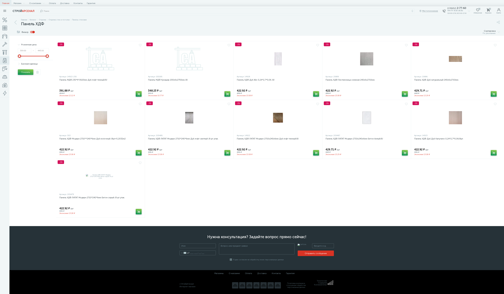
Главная (5, 3)
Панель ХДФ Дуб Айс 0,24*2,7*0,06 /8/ (256, 80)
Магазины (219, 273)
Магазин (17, 3)
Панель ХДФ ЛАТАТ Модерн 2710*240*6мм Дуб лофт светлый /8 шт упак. (183, 138)
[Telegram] (256, 285)
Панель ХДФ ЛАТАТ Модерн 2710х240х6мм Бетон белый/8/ (354, 138)
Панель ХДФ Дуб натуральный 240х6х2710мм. (436, 80)
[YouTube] (242, 285)
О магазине (234, 273)
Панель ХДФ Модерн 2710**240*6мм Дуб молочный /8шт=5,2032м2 (92, 138)
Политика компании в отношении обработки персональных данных (296, 285)
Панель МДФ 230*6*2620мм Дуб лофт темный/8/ (83, 80)
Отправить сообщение (316, 253)
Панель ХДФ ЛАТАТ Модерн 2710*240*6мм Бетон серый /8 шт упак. (92, 197)
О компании (35, 3)
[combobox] (184, 253)
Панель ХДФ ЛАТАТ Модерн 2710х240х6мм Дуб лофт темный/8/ (268, 138)
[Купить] (139, 94)
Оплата (52, 3)
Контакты (78, 3)
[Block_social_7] (235, 285)
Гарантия (91, 3)
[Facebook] (270, 285)
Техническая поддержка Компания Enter (320, 283)
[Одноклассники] (278, 285)
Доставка (64, 3)
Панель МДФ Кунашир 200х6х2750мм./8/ (168, 80)
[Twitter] (263, 285)
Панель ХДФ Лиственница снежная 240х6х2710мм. (350, 80)
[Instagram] (249, 285)
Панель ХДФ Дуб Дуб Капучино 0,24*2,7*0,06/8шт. (438, 138)
